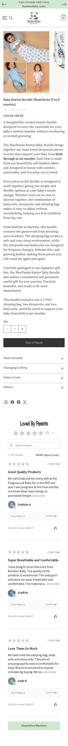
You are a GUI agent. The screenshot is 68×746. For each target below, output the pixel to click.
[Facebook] (12, 402)
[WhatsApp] (6, 402)
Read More (39, 495)
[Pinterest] (18, 402)
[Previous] (4, 4)
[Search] (11, 18)
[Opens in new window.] (14, 507)
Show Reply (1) (18, 516)
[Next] (64, 4)
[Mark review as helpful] (55, 528)
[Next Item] (59, 62)
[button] (63, 17)
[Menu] (5, 17)
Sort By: (39, 454)
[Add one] (22, 329)
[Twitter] (25, 402)
